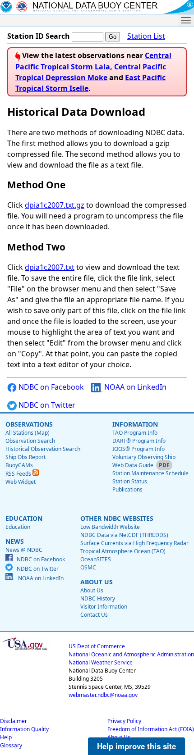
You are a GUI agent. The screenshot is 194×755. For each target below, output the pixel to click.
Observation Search (30, 441)
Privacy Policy (124, 721)
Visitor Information (103, 606)
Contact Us (94, 615)
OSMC (88, 567)
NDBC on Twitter (46, 405)
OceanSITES (95, 559)
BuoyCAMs (19, 465)
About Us (91, 590)
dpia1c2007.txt (49, 267)
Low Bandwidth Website (110, 527)
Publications (127, 489)
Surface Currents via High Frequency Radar (134, 543)
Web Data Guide (132, 465)
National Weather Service (101, 662)
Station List (146, 36)
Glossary (11, 745)
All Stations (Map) (27, 433)
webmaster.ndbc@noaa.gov (103, 695)
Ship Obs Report (25, 457)
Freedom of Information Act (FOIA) (150, 729)
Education (17, 527)
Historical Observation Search (42, 449)
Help (6, 737)
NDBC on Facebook (50, 387)
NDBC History (97, 598)
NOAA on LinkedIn (134, 387)
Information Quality (24, 729)
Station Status (129, 481)
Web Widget (20, 482)
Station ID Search (38, 36)
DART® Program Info (139, 441)
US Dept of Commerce (97, 646)
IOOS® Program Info (138, 449)
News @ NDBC (23, 550)
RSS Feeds (18, 474)
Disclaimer (13, 721)
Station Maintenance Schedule (150, 473)
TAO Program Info (134, 433)
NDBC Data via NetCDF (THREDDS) (124, 535)
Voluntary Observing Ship (144, 457)
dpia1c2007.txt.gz (54, 205)
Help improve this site (136, 746)
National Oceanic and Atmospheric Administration (131, 654)
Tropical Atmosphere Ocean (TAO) (123, 551)
